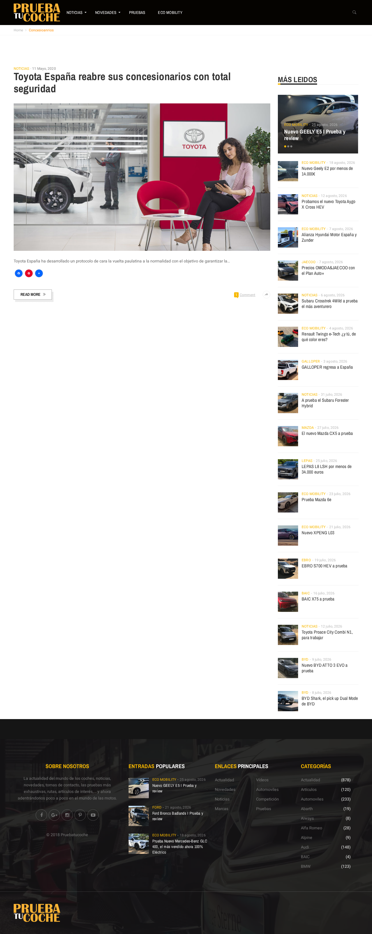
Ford (156, 807)
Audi (305, 847)
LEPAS (307, 460)
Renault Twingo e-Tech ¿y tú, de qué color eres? (329, 337)
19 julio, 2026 (325, 560)
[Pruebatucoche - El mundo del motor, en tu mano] (37, 12)
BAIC (305, 593)
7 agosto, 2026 (341, 229)
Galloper (311, 361)
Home (18, 30)
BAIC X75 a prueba (318, 599)
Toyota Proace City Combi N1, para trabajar (327, 635)
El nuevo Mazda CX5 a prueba (327, 433)
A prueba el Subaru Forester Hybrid (325, 403)
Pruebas (137, 12)
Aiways (307, 818)
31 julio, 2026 (331, 394)
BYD (305, 659)
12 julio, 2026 (331, 626)
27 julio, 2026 (328, 427)
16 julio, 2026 (324, 593)
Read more (30, 294)
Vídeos (262, 780)
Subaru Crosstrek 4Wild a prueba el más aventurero (330, 303)
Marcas (221, 809)
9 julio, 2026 (321, 659)
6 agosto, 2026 (333, 295)
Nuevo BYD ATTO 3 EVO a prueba (324, 668)
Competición (267, 799)
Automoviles (267, 790)
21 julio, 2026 (339, 527)
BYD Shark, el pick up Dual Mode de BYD (330, 701)
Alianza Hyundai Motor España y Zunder (329, 237)
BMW (306, 866)
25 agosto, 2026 (325, 124)
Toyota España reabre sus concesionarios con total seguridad (122, 82)
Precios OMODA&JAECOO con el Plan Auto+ (328, 270)
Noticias (75, 12)
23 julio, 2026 (339, 494)
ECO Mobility (170, 12)
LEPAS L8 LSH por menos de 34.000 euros (327, 469)
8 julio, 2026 (321, 692)
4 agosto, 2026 (341, 328)
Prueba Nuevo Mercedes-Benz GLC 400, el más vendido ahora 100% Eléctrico (179, 846)
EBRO (306, 560)
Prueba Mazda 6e (316, 499)
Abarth (307, 809)
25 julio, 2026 (326, 460)
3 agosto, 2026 (335, 361)
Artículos (309, 790)
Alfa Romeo (311, 828)
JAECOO (309, 262)
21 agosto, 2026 (178, 807)
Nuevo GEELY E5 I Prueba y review (314, 135)
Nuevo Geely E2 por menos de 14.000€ (327, 171)
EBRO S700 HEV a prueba (324, 566)
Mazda (308, 427)
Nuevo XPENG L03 (318, 532)
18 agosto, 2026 (342, 162)
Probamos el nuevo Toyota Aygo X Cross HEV (328, 204)
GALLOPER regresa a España (327, 367)
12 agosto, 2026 (334, 195)
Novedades (105, 12)
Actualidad (224, 780)
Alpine (306, 838)
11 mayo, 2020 (44, 68)
